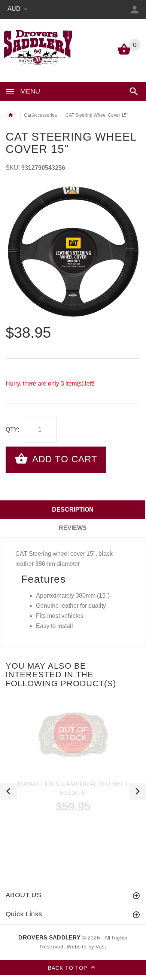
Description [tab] (73, 509)
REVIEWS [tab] (73, 528)
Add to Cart (63, 459)
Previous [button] (8, 791)
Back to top (68, 968)
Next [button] (137, 791)
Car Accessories (40, 115)
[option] (73, 251)
